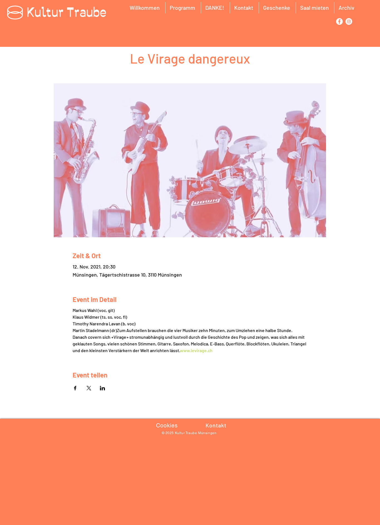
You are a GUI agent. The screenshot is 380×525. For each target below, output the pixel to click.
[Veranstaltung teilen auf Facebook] (75, 388)
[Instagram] (349, 21)
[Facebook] (339, 21)
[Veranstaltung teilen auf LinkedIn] (102, 388)
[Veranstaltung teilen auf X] (89, 388)
